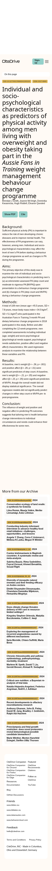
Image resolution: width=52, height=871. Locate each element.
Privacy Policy (35, 840)
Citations (31, 770)
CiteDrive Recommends (34, 766)
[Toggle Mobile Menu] (47, 61)
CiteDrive (32, 780)
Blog (9, 790)
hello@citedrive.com (15, 831)
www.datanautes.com (16, 815)
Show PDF (10, 214)
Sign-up (37, 61)
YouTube (32, 785)
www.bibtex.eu (13, 805)
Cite (23, 214)
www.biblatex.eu (14, 810)
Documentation (13, 785)
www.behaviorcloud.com (17, 820)
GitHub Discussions (15, 795)
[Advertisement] (26, 27)
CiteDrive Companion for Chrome (16, 766)
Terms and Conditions (16, 840)
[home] (11, 62)
